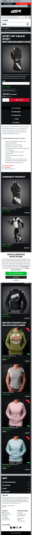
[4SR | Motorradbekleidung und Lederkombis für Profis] (2, 28)
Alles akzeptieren (16, 273)
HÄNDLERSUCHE (17, 1)
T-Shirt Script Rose (8, 392)
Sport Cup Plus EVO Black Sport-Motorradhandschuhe (12, 208)
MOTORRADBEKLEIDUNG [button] (9, 482)
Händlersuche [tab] (17, 115)
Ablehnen (16, 277)
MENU (4, 24)
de (28, 6)
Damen (7, 28)
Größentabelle (9, 90)
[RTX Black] (16, 300)
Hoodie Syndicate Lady (9, 356)
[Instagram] (17, 528)
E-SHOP (5, 20)
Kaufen (20, 100)
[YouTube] (14, 528)
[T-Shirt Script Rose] (16, 378)
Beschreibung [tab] (17, 108)
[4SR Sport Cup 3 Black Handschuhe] (16, 11)
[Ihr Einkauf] (29, 17)
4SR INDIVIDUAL (9, 3)
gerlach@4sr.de (21, 515)
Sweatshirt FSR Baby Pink (10, 428)
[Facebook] (11, 528)
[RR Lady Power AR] (16, 229)
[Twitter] (20, 528)
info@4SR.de (7, 167)
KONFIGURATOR (24, 3)
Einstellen (16, 280)
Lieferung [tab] (16, 122)
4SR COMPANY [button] (6, 485)
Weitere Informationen (16, 269)
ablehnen (28, 268)
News (10, 1)
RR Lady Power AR (7, 244)
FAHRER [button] (4, 488)
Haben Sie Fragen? (9, 165)
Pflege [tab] (17, 119)
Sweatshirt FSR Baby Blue (10, 464)
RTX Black (5, 314)
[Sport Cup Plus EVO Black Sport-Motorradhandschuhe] (16, 193)
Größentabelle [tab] (17, 111)
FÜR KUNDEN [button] (5, 491)
